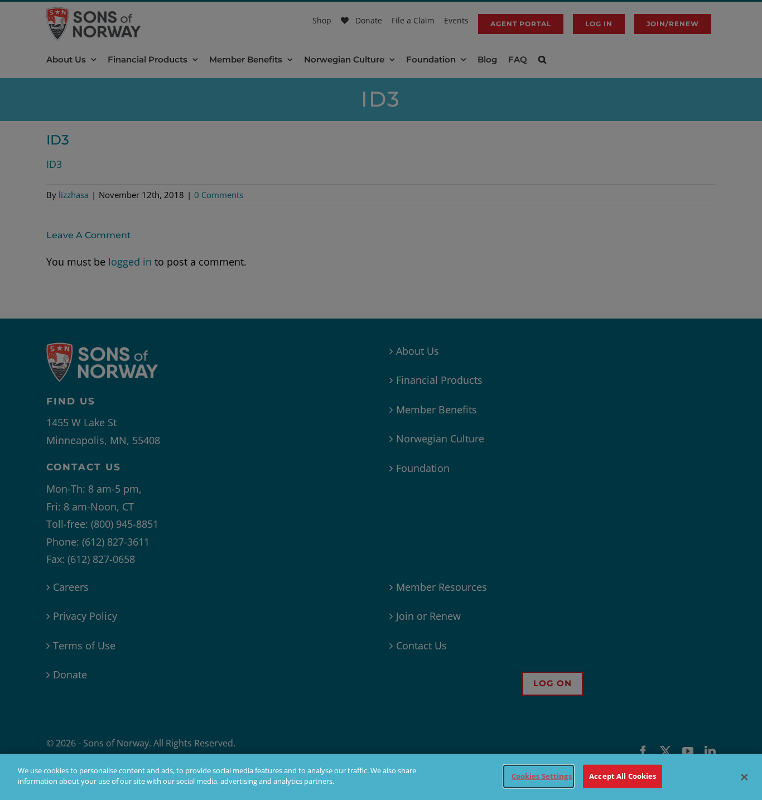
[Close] (744, 777)
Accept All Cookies (622, 776)
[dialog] (381, 777)
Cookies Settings (542, 776)
